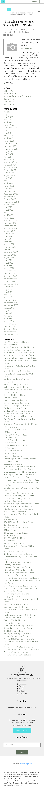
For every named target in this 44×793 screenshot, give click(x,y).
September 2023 (11, 173)
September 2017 (10, 335)
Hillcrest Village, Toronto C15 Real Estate (21, 480)
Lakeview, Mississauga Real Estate (18, 496)
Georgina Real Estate (12, 464)
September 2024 (11, 149)
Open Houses (9, 102)
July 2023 (7, 178)
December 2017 (10, 329)
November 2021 (10, 229)
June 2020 (8, 263)
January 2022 (9, 223)
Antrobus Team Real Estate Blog (17, 96)
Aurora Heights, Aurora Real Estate (18, 355)
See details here (28, 49)
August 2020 (9, 258)
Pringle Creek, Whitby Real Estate (18, 570)
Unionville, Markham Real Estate (17, 628)
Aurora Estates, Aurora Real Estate (18, 353)
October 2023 (9, 170)
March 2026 (8, 125)
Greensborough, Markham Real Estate (20, 472)
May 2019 (7, 295)
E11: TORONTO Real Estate (14, 440)
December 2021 (10, 226)
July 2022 (7, 207)
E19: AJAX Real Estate (12, 456)
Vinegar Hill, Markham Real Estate (18, 639)
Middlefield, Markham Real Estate (18, 509)
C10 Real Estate (10, 398)
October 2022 (9, 199)
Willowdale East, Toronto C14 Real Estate (21, 650)
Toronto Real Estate (11, 623)
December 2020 (10, 252)
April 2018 (7, 319)
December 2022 (10, 194)
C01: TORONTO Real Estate (15, 395)
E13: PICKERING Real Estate (15, 445)
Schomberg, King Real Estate (16, 594)
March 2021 (8, 244)
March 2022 (8, 218)
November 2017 (10, 332)
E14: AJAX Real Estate (12, 451)
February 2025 (10, 144)
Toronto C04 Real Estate (14, 620)
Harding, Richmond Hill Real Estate (18, 475)
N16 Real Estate (10, 541)
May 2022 (8, 213)
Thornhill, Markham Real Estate (17, 618)
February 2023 (10, 189)
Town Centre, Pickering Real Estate (18, 626)
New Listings (9, 99)
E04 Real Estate (10, 427)
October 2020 (9, 255)
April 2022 (8, 215)
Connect (34, 2)
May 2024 (8, 157)
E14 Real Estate (9, 448)
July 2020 (7, 260)
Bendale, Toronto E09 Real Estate (18, 371)
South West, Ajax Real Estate (16, 607)
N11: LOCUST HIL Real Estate (15, 533)
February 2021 (9, 247)
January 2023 (9, 191)
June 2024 (8, 154)
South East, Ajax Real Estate (15, 605)
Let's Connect (22, 730)
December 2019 (10, 276)
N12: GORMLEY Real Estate (15, 538)
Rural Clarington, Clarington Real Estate (21, 578)
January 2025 (9, 146)
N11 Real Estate (9, 530)
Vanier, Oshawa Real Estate (15, 636)
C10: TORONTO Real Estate (15, 400)
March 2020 (9, 268)
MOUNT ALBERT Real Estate (15, 512)
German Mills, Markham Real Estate (19, 467)
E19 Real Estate (9, 453)
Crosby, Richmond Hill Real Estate (18, 416)
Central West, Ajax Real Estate (16, 406)
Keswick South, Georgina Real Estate (19, 493)
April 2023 (8, 183)
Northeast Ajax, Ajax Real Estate (17, 554)
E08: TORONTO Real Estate (15, 435)
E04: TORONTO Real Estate (15, 430)
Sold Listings (9, 104)
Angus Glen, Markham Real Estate (18, 347)
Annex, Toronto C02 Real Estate (17, 350)
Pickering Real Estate (12, 565)
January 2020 (9, 274)
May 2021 (7, 239)
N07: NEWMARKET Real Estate (16, 528)
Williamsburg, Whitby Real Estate (18, 647)
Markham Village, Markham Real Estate (21, 504)
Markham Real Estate (12, 501)
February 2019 (9, 300)
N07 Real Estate (10, 525)
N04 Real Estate (10, 520)
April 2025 (8, 138)
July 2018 (7, 311)
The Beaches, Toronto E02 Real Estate (20, 615)
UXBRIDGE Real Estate (13, 631)
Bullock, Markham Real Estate (16, 387)
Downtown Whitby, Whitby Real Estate (20, 424)
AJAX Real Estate (11, 345)
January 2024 (9, 165)
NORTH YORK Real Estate (14, 552)
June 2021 (7, 236)
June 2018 (7, 313)
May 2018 (7, 316)
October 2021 (9, 231)
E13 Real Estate (9, 443)
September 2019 (10, 284)
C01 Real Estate (10, 392)
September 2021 (10, 234)
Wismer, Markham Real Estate (16, 652)
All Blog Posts (9, 91)
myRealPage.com (26, 764)
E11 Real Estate (9, 437)
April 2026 (8, 122)
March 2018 (8, 321)
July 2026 (7, 114)
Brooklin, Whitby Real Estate (19, 32)
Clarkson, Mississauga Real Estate (18, 411)
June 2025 (8, 133)
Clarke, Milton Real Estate (14, 408)
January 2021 (9, 250)
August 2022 (9, 205)
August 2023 (9, 175)
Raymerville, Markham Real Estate (18, 573)
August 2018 (8, 308)
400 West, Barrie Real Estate (16, 342)
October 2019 (9, 282)
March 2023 (8, 186)
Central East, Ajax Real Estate (16, 403)
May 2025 (8, 136)
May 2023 (8, 181)
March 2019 (8, 297)
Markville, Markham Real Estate (17, 506)
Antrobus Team (10, 94)
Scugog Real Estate (11, 597)
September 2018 (10, 305)
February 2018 (9, 324)
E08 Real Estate (10, 432)
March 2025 (8, 141)
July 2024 (7, 152)
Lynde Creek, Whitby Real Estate (17, 498)
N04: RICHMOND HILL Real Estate (18, 522)
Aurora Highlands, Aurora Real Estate (20, 358)
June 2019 (7, 292)
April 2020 (8, 266)
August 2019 (8, 287)
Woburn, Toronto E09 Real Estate (18, 655)
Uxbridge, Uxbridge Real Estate (17, 634)
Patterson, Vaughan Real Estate (17, 562)
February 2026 (10, 128)
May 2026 (8, 120)
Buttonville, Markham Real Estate (18, 390)
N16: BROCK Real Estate (13, 544)
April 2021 (7, 242)
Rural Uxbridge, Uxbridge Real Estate (19, 586)
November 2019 (10, 279)
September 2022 (11, 202)
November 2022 (10, 197)
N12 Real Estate (10, 536)
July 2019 (7, 290)
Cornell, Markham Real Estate (16, 414)
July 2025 (7, 130)
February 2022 (10, 221)
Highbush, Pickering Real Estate (17, 477)
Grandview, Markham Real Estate (18, 469)
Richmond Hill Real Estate (14, 575)
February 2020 (10, 271)
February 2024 (10, 162)
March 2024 (8, 160)
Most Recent (8, 112)
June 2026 (8, 117)
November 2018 (10, 303)
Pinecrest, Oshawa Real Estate (16, 567)
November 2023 (10, 168)
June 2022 (8, 210)
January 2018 (9, 327)
